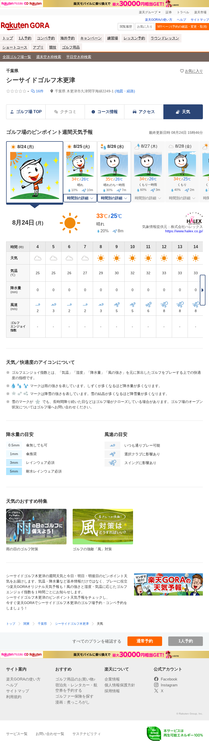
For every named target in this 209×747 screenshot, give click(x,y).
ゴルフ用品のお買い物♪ (75, 679)
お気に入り (144, 26)
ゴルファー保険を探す (74, 696)
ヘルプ (181, 19)
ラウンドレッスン (165, 38)
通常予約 (145, 641)
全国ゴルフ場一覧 (17, 57)
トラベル (183, 12)
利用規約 (13, 697)
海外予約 (67, 38)
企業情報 (112, 679)
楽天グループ (148, 12)
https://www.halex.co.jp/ (184, 231)
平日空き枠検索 (78, 57)
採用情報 (112, 691)
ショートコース (14, 47)
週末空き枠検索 (48, 57)
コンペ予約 (46, 38)
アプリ (38, 47)
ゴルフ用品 (71, 47)
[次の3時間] (202, 290)
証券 (169, 12)
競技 (52, 47)
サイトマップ (200, 19)
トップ (7, 38)
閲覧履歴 (126, 26)
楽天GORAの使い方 (158, 19)
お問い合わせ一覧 (50, 734)
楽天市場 (200, 12)
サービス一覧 (17, 734)
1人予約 (25, 38)
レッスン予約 (134, 38)
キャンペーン (91, 38)
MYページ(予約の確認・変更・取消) (182, 26)
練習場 (112, 38)
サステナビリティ (86, 734)
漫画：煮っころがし (72, 702)
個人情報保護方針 (119, 685)
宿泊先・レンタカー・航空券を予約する (76, 688)
